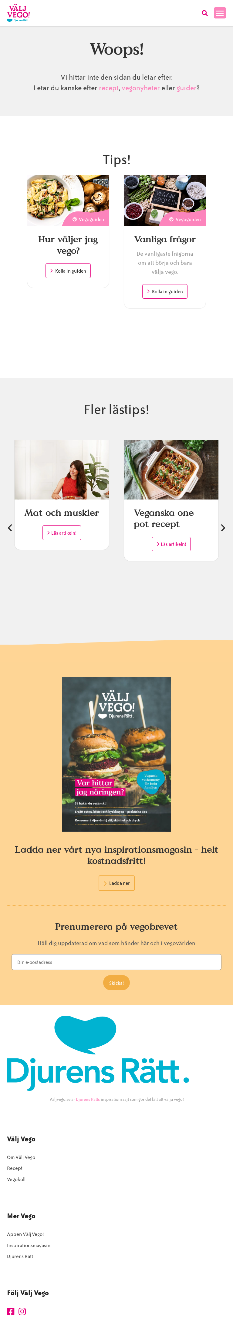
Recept (14, 1168)
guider (187, 88)
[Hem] (18, 13)
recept (108, 88)
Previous (10, 528)
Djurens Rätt (20, 1256)
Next (223, 528)
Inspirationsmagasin (28, 1245)
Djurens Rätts (88, 1099)
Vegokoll (16, 1179)
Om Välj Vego (21, 1157)
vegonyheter (141, 88)
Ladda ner (119, 883)
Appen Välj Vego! (25, 1234)
